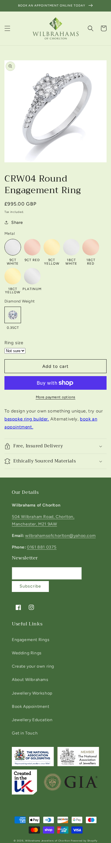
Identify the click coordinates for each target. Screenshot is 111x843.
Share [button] (17, 222)
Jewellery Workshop (32, 693)
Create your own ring (33, 666)
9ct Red (32, 260)
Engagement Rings (31, 639)
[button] (7, 28)
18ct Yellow (12, 290)
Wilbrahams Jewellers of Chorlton (47, 840)
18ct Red (90, 261)
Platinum (32, 289)
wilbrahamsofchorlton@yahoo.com (60, 535)
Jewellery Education (32, 719)
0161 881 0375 (42, 547)
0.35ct (13, 327)
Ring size (13, 342)
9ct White (13, 261)
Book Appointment (30, 706)
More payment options (55, 397)
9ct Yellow (51, 261)
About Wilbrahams (30, 679)
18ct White (71, 261)
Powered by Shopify (84, 840)
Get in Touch (25, 733)
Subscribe (30, 586)
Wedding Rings (27, 653)
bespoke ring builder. (26, 419)
